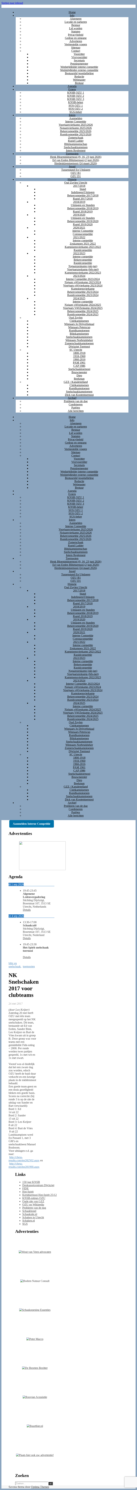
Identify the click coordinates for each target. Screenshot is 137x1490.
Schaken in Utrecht (33, 1217)
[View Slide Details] (42, 869)
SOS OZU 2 (75, 108)
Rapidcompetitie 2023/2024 (82, 295)
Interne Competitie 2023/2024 (83, 279)
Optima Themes (40, 1486)
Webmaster (79, 79)
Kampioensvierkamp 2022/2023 (83, 272)
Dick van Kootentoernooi (79, 394)
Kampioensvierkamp (83, 288)
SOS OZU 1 (75, 105)
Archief (72, 398)
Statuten (75, 31)
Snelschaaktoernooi (79, 369)
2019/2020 (79, 214)
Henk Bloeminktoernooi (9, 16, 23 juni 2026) (75, 156)
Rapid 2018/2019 (83, 211)
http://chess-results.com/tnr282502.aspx (24, 1159)
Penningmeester (79, 63)
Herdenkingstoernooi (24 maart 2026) (75, 163)
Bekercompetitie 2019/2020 (82, 221)
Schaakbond (29, 1210)
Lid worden (75, 28)
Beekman (79, 378)
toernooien (29, 966)
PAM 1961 (79, 362)
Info (72, 15)
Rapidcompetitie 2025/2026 (75, 134)
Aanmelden (75, 118)
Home (72, 12)
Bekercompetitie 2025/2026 (75, 131)
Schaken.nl (28, 1220)
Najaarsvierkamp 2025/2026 (76, 127)
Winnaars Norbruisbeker (79, 340)
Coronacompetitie (83, 234)
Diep (79, 375)
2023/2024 (79, 275)
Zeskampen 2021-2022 (83, 243)
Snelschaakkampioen (76, 147)
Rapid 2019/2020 (83, 224)
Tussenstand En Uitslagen (75, 169)
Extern (72, 89)
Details (27, 909)
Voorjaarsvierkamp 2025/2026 (76, 124)
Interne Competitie (75, 121)
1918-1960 (79, 356)
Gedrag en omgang (76, 37)
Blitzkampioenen (79, 333)
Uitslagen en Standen (83, 205)
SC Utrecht (75, 349)
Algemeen (76, 18)
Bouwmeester (79, 372)
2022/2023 (79, 253)
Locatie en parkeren (76, 21)
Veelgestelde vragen (75, 44)
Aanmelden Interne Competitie (31, 823)
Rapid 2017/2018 (83, 198)
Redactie (79, 76)
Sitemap (75, 47)
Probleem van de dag (76, 401)
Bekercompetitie (83, 259)
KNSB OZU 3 (75, 99)
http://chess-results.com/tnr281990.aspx (24, 1165)
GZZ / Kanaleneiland (76, 381)
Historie (72, 179)
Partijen (75, 407)
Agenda (72, 86)
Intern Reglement (75, 150)
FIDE (25, 1188)
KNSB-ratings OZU (33, 1198)
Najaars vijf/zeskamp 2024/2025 (83, 304)
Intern (72, 115)
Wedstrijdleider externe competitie (79, 70)
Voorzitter (79, 54)
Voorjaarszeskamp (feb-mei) (83, 269)
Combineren (76, 404)
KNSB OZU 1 (75, 92)
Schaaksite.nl (29, 1214)
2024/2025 (79, 298)
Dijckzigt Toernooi (79, 346)
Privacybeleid (75, 34)
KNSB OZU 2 (75, 95)
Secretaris (79, 60)
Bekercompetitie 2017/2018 (82, 195)
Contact (75, 50)
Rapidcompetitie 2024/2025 (82, 314)
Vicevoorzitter (79, 57)
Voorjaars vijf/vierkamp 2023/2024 (82, 285)
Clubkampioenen (79, 320)
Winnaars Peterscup (79, 327)
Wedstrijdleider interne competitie (79, 66)
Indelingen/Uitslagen (83, 192)
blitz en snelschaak (15, 965)
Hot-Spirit (28, 1191)
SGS (25, 1223)
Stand (83, 189)
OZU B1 (76, 172)
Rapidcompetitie (83, 250)
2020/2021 (79, 227)
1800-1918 (79, 353)
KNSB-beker (75, 102)
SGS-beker (75, 111)
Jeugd (72, 166)
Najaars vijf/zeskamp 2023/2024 (83, 282)
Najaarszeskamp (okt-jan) (82, 266)
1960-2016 (79, 359)
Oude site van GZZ (33, 1201)
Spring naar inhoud (12, 2)
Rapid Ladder (75, 140)
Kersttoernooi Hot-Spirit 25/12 (39, 1194)
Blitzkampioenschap (75, 144)
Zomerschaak (75, 137)
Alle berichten (76, 410)
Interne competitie (83, 240)
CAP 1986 (79, 365)
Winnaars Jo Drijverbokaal (79, 324)
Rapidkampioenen (79, 330)
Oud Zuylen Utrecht (75, 182)
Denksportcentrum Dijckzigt (38, 1185)
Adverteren (75, 41)
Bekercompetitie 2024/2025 (82, 311)
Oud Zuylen (76, 317)
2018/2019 (79, 201)
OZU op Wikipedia (33, 1204)
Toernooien (72, 153)
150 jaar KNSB (31, 1182)
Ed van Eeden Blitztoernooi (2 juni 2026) (75, 160)
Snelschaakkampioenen (79, 336)
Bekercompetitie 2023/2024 (82, 291)
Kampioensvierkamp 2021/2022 (83, 246)
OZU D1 (75, 176)
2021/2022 (79, 237)
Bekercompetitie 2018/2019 (82, 208)
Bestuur (75, 25)
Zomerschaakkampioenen (79, 343)
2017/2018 (79, 185)
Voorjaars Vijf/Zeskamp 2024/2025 (83, 308)
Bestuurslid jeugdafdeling (79, 73)
